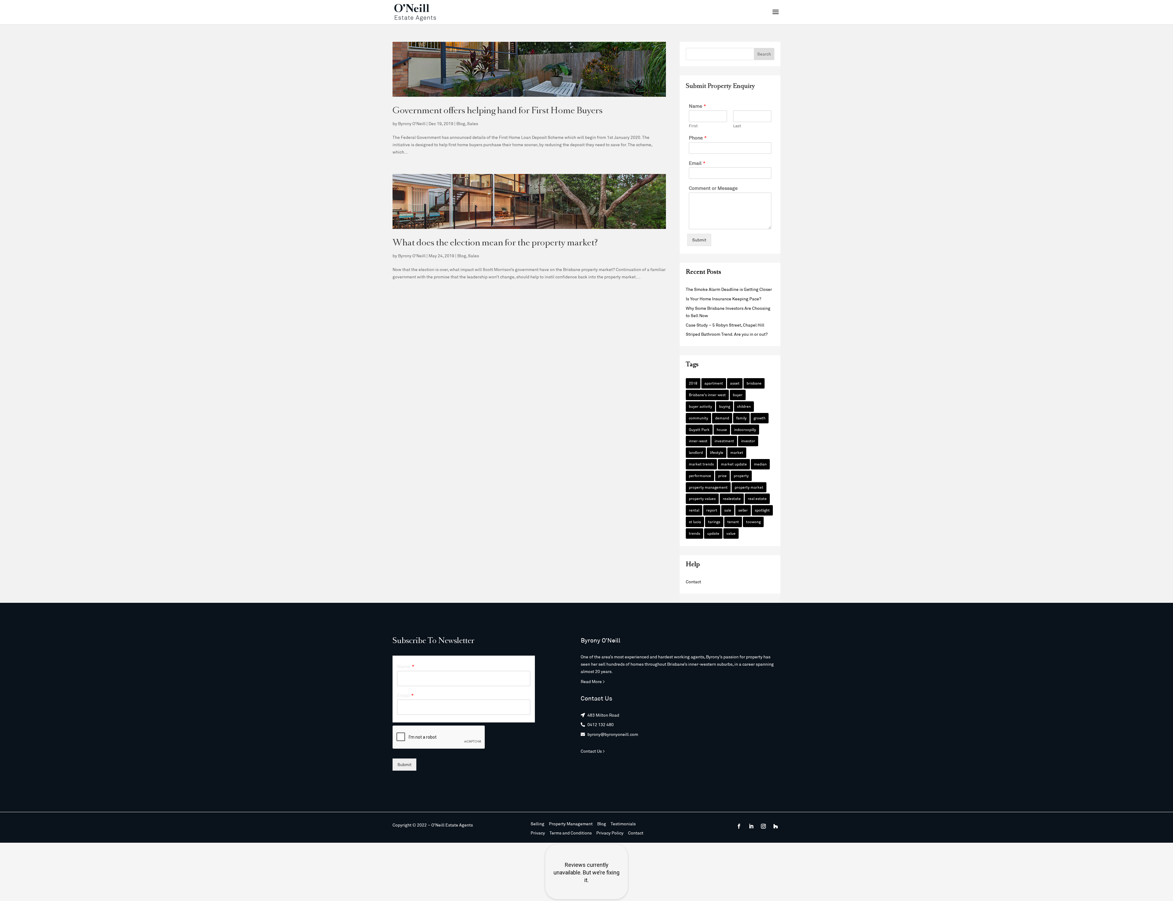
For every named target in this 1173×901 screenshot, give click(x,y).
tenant (733, 521)
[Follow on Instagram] (763, 826)
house (722, 429)
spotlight (762, 510)
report (711, 510)
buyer (738, 395)
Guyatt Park (699, 429)
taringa (714, 521)
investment (724, 441)
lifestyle (716, 452)
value (731, 533)
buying (724, 406)
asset (735, 383)
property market (749, 487)
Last (737, 125)
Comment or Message (713, 188)
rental (694, 510)
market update (734, 464)
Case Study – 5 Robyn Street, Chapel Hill (725, 324)
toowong (753, 521)
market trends (701, 464)
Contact (693, 581)
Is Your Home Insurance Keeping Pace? (723, 298)
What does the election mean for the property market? (495, 243)
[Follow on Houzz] (775, 826)
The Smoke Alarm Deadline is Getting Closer (729, 289)
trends (694, 533)
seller (743, 510)
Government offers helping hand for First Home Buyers (498, 111)
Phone (698, 137)
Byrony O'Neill (412, 123)
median (760, 464)
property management (708, 487)
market (736, 452)
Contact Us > (593, 751)
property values (702, 498)
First (693, 125)
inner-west (698, 441)
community (698, 418)
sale (727, 510)
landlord (696, 452)
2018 (693, 383)
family (741, 418)
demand (722, 418)
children (744, 406)
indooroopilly (745, 429)
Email (697, 163)
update (713, 533)
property (741, 475)
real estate (757, 498)
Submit (699, 239)
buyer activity (700, 406)
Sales (472, 123)
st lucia (695, 521)
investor (748, 441)
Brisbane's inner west (707, 395)
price (722, 475)
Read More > (593, 681)
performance (700, 475)
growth (760, 418)
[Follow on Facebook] (739, 826)
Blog (460, 123)
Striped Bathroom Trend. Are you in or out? (727, 334)
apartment (713, 383)
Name (697, 106)
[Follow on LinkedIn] (751, 826)
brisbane (754, 383)
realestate (732, 498)
